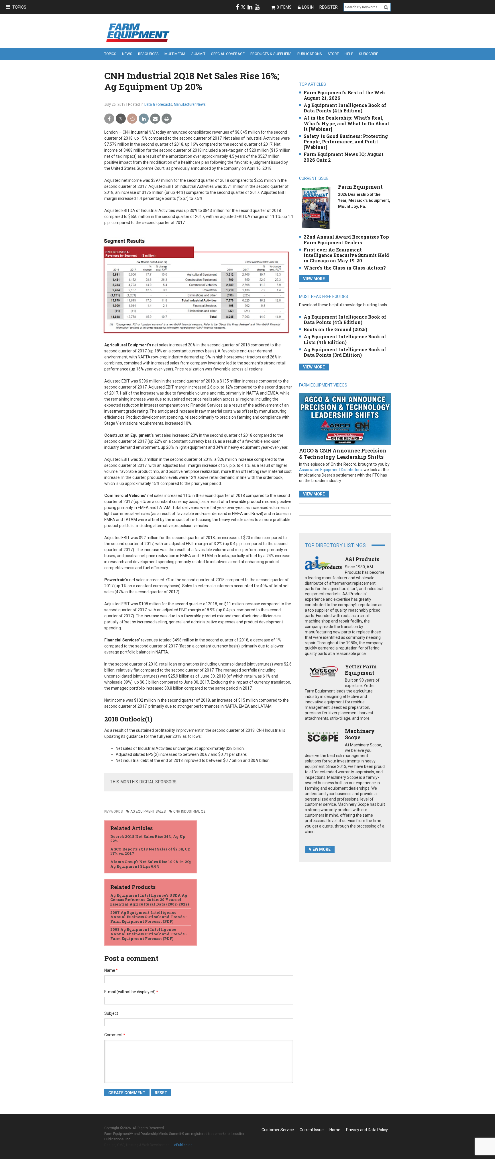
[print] (167, 119)
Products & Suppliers (271, 54)
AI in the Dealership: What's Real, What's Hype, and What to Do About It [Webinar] (346, 123)
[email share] (155, 119)
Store (333, 54)
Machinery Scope (360, 734)
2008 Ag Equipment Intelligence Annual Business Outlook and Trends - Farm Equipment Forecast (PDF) (148, 934)
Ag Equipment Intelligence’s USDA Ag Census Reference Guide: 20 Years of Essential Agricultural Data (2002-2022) (149, 900)
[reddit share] (132, 119)
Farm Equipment (360, 186)
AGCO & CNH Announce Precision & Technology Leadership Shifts (342, 453)
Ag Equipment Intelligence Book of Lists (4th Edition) (345, 339)
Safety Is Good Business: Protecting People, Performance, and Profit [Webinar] (346, 141)
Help (349, 54)
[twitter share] (121, 119)
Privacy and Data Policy (367, 1129)
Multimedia (175, 54)
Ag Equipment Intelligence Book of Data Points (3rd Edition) (345, 352)
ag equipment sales (148, 811)
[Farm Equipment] (316, 207)
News (127, 54)
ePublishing (183, 1145)
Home (334, 1129)
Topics (19, 7)
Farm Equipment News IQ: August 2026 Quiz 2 (344, 157)
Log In (308, 7)
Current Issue (312, 1129)
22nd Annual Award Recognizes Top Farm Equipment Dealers (346, 239)
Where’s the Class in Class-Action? (345, 268)
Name (111, 970)
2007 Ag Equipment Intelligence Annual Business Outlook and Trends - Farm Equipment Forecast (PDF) (148, 917)
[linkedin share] (144, 119)
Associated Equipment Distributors (330, 469)
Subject (111, 1013)
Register (328, 7)
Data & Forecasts (158, 104)
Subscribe (368, 54)
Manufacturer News (190, 104)
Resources (148, 54)
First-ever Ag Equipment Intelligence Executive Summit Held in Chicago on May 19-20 (346, 255)
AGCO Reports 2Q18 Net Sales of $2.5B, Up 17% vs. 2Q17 (150, 851)
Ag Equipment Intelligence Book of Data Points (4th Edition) (345, 108)
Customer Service (278, 1129)
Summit (198, 54)
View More (314, 278)
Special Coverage (228, 54)
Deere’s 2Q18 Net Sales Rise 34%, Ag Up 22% (147, 839)
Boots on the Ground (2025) (335, 329)
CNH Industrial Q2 (189, 811)
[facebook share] (109, 119)
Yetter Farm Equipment (361, 669)
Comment (114, 1035)
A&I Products (362, 559)
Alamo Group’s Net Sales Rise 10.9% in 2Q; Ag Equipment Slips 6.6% (150, 864)
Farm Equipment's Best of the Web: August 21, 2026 (345, 95)
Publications (309, 54)
